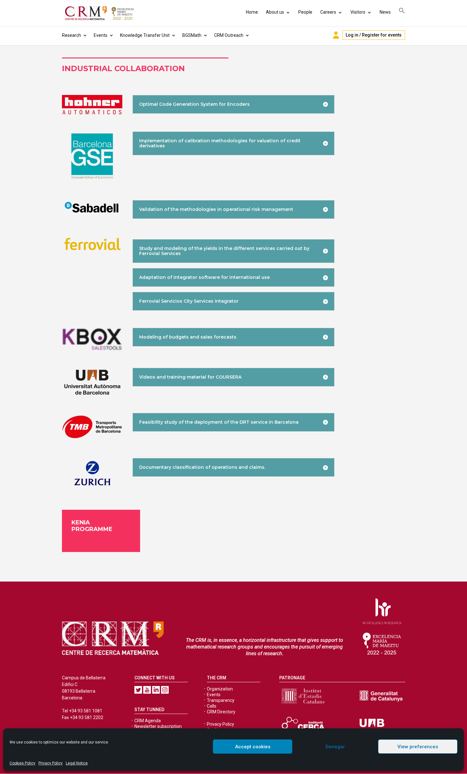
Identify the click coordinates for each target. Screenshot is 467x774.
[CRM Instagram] (165, 690)
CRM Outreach (228, 35)
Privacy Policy (50, 763)
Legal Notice (77, 763)
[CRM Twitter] (138, 690)
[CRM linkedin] (156, 690)
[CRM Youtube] (147, 690)
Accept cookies (252, 747)
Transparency (220, 700)
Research (71, 35)
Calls (211, 706)
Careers (328, 12)
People (305, 12)
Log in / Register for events (374, 34)
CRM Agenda (147, 720)
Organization (220, 688)
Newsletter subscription (158, 726)
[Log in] (336, 35)
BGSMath (191, 35)
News (385, 12)
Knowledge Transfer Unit (145, 35)
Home (252, 12)
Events (100, 35)
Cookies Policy (22, 763)
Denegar (335, 747)
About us (275, 12)
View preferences (417, 747)
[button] (402, 11)
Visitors (357, 12)
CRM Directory (221, 711)
